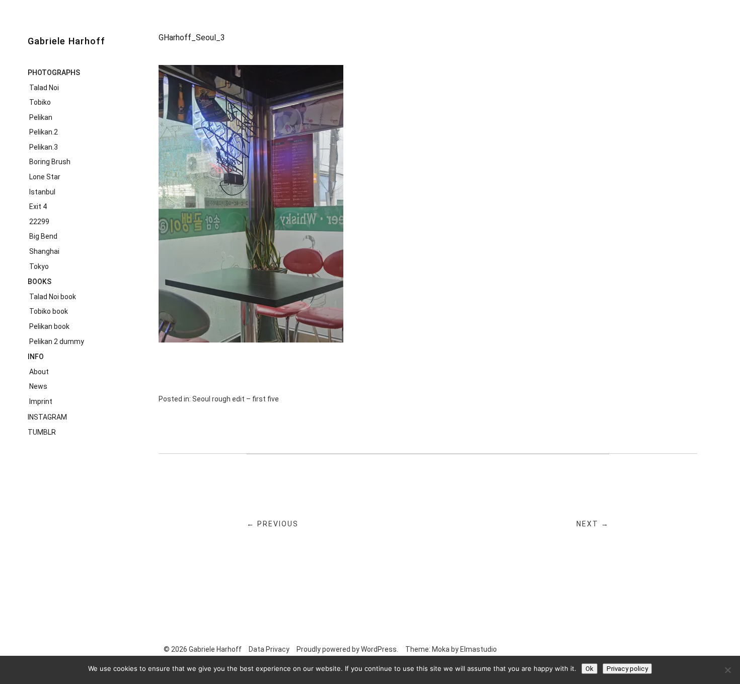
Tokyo (39, 266)
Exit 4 (38, 206)
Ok (589, 668)
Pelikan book (49, 326)
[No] (727, 670)
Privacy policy (627, 668)
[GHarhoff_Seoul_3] (251, 340)
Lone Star (44, 177)
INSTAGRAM (47, 417)
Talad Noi (44, 88)
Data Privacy (269, 649)
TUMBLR (42, 432)
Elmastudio (478, 649)
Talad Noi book (52, 297)
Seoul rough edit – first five (235, 399)
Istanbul (42, 192)
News (38, 386)
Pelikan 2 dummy (56, 341)
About (39, 372)
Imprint (40, 401)
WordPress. (379, 649)
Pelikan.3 (43, 147)
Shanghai (44, 251)
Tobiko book (48, 311)
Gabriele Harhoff (66, 41)
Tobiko (40, 102)
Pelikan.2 (43, 132)
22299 (39, 222)
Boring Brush (49, 162)
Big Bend (43, 236)
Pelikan (40, 117)
